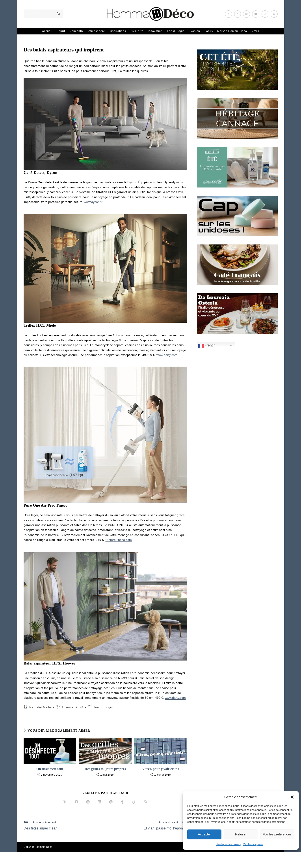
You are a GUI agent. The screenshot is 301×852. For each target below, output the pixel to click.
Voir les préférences (277, 834)
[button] (292, 797)
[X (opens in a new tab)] (228, 14)
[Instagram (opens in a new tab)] (246, 14)
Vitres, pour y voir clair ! (160, 769)
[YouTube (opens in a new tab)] (255, 14)
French (210, 345)
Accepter (204, 834)
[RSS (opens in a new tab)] (265, 14)
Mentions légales (253, 844)
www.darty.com (166, 355)
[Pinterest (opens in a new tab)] (237, 14)
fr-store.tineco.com (119, 539)
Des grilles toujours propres (105, 769)
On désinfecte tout (49, 769)
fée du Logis (103, 707)
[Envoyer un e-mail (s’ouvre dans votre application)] (274, 14)
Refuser (241, 834)
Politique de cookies (228, 844)
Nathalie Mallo (40, 707)
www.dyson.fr (93, 202)
